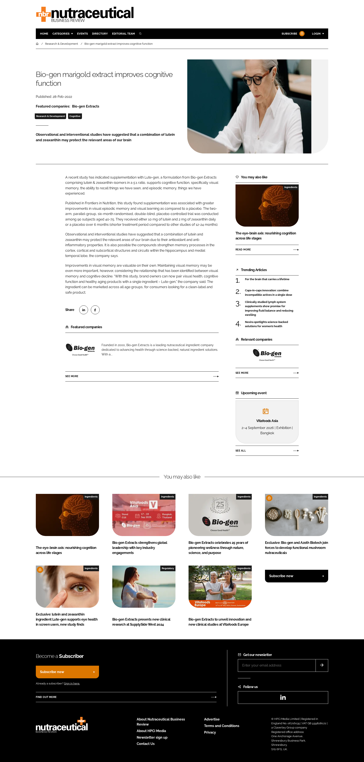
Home (44, 33)
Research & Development (50, 116)
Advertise (212, 719)
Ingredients (290, 187)
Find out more (46, 697)
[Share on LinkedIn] (83, 309)
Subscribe (289, 33)
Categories (61, 33)
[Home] (37, 43)
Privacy (210, 732)
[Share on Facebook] (95, 309)
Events (82, 33)
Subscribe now (281, 576)
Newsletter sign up (152, 737)
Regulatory (168, 568)
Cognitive (75, 116)
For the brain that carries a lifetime (267, 279)
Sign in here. (72, 683)
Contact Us (146, 744)
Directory (100, 33)
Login (316, 33)
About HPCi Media (151, 731)
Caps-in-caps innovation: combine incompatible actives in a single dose (268, 292)
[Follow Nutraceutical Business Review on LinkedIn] (283, 699)
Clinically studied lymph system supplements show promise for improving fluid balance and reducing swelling (269, 308)
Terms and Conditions (221, 726)
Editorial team (123, 33)
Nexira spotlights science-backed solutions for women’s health (266, 324)
